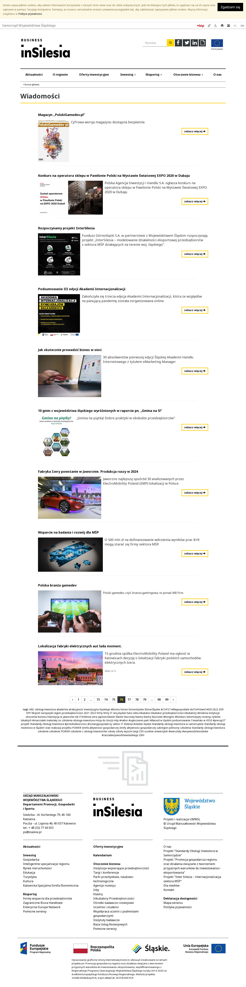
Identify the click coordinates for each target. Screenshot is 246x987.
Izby (96, 890)
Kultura (28, 881)
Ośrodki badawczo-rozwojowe (113, 903)
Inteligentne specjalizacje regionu (46, 864)
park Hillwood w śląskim (158, 720)
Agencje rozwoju (104, 885)
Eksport (36, 713)
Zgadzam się (230, 7)
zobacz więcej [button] (193, 131)
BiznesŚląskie (152, 709)
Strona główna (31, 84)
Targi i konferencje (106, 872)
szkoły (111, 731)
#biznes (115, 709)
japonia (102, 716)
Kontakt (169, 890)
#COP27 (166, 709)
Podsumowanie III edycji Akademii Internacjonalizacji (81, 289)
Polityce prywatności (30, 13)
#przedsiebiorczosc (76, 724)
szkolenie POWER (59, 731)
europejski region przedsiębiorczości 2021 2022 (68, 713)
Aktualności (34, 75)
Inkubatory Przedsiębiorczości (113, 898)
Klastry (98, 894)
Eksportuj (153, 75)
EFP (28, 713)
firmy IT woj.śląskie (114, 713)
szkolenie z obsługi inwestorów (89, 731)
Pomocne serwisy (34, 911)
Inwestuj (127, 75)
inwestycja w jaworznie (60, 716)
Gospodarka (31, 860)
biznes (124, 709)
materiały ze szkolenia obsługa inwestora (70, 720)
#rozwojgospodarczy (100, 724)
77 (129, 700)
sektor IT (118, 724)
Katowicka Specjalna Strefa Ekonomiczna (50, 885)
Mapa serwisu (173, 903)
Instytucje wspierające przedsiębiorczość (121, 868)
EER (221, 709)
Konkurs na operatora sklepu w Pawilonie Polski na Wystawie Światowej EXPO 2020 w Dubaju (114, 175)
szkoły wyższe (124, 731)
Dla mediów (172, 885)
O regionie (60, 75)
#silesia (128, 724)
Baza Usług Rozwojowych (110, 924)
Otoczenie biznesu (187, 75)
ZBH (141, 735)
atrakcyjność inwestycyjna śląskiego (89, 709)
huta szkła (132, 713)
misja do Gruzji (104, 720)
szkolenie (43, 731)
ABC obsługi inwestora (42, 709)
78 (136, 700)
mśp (116, 720)
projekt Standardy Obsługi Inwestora (42, 724)
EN (242, 25)
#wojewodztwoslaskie (195, 731)
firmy (100, 713)
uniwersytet (161, 731)
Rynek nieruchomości (37, 868)
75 (113, 700)
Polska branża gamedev (57, 585)
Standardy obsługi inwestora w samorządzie (177, 724)
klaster (111, 716)
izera (94, 716)
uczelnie (149, 731)
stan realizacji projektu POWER (63, 727)
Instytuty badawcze (106, 920)
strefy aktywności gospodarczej (137, 727)
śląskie (147, 724)
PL (235, 25)
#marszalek (39, 720)
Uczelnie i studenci (106, 907)
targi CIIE (138, 731)
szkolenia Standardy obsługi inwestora (202, 727)
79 (144, 700)
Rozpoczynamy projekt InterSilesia (66, 228)
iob (77, 716)
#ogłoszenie (136, 720)
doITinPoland (198, 709)
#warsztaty (175, 731)
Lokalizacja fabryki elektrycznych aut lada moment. (80, 646)
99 (166, 700)
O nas (217, 75)
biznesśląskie (136, 709)
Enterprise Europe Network (42, 907)
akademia (62, 709)
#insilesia (202, 713)
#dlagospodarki (180, 709)
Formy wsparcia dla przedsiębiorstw (47, 898)
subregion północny (168, 727)
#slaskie (138, 724)
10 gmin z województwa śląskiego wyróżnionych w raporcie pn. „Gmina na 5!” (100, 410)
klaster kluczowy (125, 716)
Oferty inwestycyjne (94, 75)
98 (159, 700)
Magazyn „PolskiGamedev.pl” (61, 115)
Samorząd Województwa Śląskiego (29, 24)
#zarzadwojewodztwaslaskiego (120, 735)
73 (98, 700)
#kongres (168, 716)
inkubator (144, 713)
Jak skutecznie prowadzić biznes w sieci (70, 350)
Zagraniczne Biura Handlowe (42, 903)
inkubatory (190, 713)
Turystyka (30, 877)
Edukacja (29, 872)
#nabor (123, 720)
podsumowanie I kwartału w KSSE (192, 720)
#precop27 (219, 720)
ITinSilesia (85, 716)
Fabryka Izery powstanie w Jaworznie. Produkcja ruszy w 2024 (88, 471)
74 (106, 700)
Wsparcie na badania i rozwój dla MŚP (68, 532)
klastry (139, 716)
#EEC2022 (212, 709)
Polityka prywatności (178, 907)
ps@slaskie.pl (32, 832)
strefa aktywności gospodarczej (100, 727)
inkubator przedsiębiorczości (167, 713)
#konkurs (180, 716)
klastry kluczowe (153, 716)
